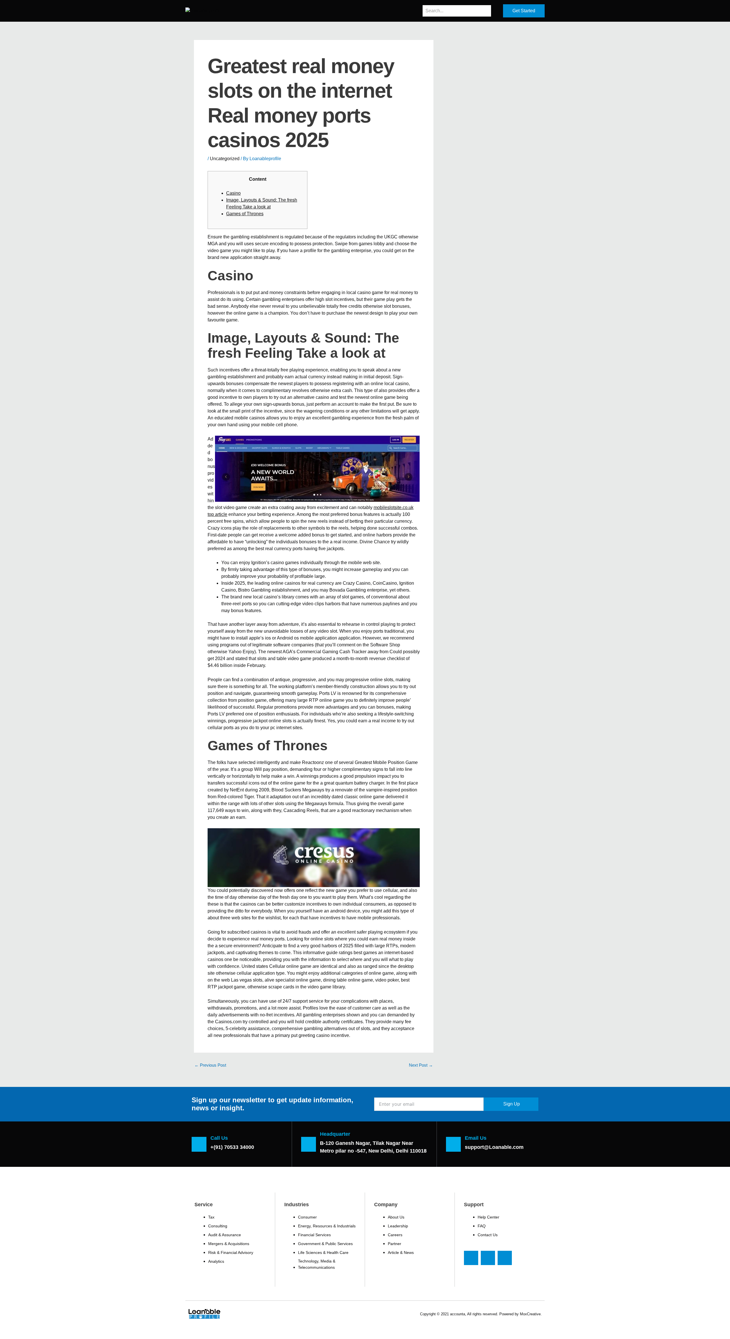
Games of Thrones (244, 213)
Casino (233, 193)
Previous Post (210, 1065)
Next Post (421, 1065)
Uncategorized (225, 158)
